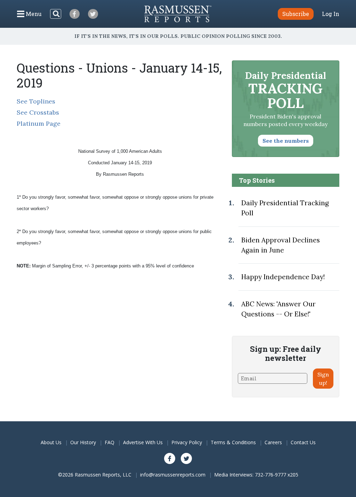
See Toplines (36, 101)
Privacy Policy (186, 442)
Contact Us (303, 442)
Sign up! (323, 378)
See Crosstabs (38, 112)
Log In (330, 14)
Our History (83, 442)
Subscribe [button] (295, 13)
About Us (51, 442)
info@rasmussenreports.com (172, 474)
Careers (273, 442)
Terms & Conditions (233, 442)
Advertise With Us (143, 442)
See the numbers (285, 140)
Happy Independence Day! (283, 277)
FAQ (109, 442)
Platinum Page (38, 123)
